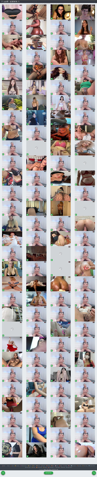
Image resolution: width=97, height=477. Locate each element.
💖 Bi (69, 465)
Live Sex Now (48, 472)
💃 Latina (12, 465)
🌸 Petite (56, 465)
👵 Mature (29, 465)
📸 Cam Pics (63, 467)
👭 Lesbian (65, 465)
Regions (45, 469)
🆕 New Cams (73, 465)
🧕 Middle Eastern (23, 465)
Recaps (50, 469)
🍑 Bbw (52, 465)
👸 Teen (34, 465)
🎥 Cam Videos (57, 467)
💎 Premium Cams (92, 465)
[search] (94, 473)
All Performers (54, 469)
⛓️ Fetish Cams (28, 467)
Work (47, 469)
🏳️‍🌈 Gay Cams (79, 465)
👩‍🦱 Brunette (43, 465)
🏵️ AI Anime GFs (39, 467)
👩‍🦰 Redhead (48, 465)
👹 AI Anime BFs (51, 467)
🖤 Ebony (8, 465)
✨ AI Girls (33, 467)
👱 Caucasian (17, 465)
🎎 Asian (3, 465)
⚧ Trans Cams (85, 465)
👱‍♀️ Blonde (38, 465)
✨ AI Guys (45, 467)
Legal (57, 469)
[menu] (3, 473)
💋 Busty (60, 465)
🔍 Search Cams (69, 467)
